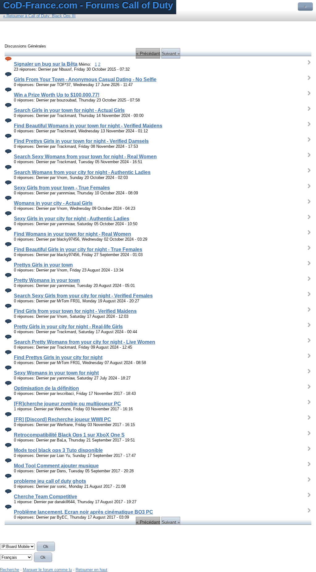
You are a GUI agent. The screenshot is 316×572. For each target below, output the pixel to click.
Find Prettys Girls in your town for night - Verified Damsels (81, 141)
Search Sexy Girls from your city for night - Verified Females (83, 295)
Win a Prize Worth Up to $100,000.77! (56, 94)
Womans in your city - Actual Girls (53, 203)
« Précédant (148, 53)
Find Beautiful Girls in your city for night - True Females (78, 249)
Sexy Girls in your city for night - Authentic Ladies (71, 218)
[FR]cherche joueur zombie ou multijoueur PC (67, 403)
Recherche (9, 569)
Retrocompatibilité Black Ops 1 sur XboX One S (69, 434)
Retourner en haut (91, 569)
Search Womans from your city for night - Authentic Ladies (82, 172)
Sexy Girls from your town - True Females (62, 187)
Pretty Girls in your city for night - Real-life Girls (68, 326)
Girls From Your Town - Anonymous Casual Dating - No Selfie (85, 79)
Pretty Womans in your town (47, 280)
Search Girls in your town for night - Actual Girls (69, 110)
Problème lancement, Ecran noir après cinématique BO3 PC (83, 512)
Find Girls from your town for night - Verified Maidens (75, 311)
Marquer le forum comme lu (47, 569)
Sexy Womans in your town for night (56, 372)
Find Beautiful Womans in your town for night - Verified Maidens (88, 125)
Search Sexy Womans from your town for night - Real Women (85, 156)
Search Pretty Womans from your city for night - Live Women (84, 342)
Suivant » (171, 53)
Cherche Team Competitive (45, 496)
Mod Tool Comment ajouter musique (56, 465)
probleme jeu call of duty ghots (50, 481)
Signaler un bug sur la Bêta (45, 64)
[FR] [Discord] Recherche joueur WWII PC (62, 419)
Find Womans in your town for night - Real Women (72, 234)
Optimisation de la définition (46, 388)
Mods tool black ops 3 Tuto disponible (58, 450)
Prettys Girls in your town (43, 264)
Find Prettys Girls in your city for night (58, 357)
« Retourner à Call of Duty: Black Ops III (39, 16)
